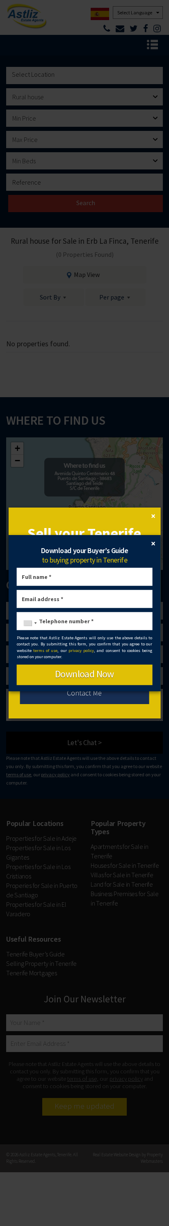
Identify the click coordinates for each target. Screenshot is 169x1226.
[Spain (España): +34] (28, 623)
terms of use (45, 650)
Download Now (84, 673)
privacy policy (81, 650)
